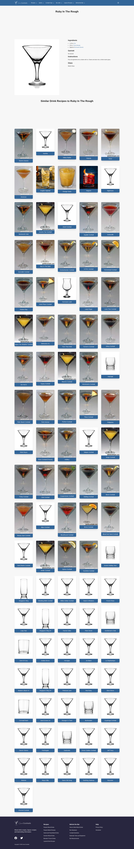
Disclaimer (98, 830)
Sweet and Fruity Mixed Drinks (51, 832)
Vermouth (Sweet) (78, 47)
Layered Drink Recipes (49, 841)
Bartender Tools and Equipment (77, 835)
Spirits (40, 2)
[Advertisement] (67, 27)
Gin (75, 43)
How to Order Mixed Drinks (76, 827)
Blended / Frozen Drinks (50, 838)
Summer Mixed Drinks (49, 835)
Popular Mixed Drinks (49, 827)
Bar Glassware (73, 830)
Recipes (33, 2)
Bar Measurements (74, 838)
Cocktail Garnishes (74, 832)
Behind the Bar (79, 2)
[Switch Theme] (118, 3)
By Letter (58, 2)
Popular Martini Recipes (49, 830)
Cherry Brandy (76, 45)
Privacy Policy (99, 827)
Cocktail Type (49, 2)
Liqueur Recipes (68, 2)
